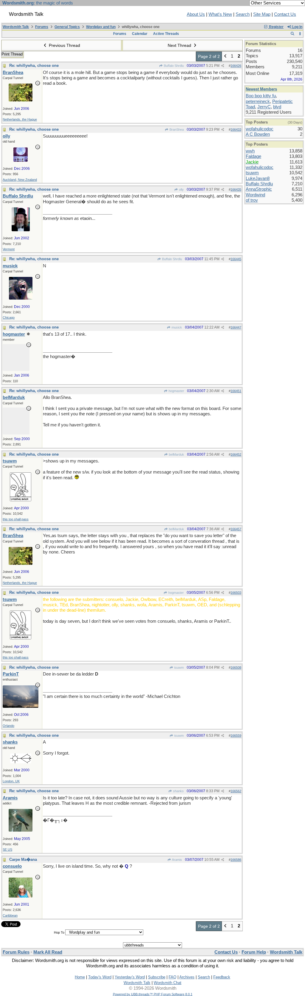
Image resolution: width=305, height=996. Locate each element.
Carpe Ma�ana (23, 859)
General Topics (67, 27)
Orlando (8, 725)
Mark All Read (47, 952)
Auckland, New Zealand (20, 179)
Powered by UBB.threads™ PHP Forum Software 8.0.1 (152, 994)
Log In (296, 27)
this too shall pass (16, 519)
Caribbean (10, 915)
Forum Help (254, 952)
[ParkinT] (20, 706)
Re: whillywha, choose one (34, 65)
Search (243, 14)
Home (80, 977)
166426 (236, 65)
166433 (236, 129)
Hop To (59, 932)
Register (276, 27)
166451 (236, 391)
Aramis (176, 859)
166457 (236, 529)
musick (176, 327)
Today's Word (99, 977)
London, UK (11, 781)
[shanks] (20, 761)
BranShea (176, 129)
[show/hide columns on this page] (300, 33)
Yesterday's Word (130, 977)
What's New (220, 14)
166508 (236, 667)
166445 (236, 259)
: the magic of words (37, 3)
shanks (178, 791)
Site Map (261, 14)
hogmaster (176, 391)
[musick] (20, 298)
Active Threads (166, 34)
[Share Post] (223, 65)
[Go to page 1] (225, 56)
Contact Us (285, 14)
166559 (236, 735)
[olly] (20, 160)
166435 (236, 189)
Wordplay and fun (101, 27)
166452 (236, 454)
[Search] (292, 33)
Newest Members (261, 89)
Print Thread (12, 54)
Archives (186, 977)
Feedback (221, 977)
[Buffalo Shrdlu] (21, 229)
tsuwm (178, 667)
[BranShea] (20, 100)
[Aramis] (20, 830)
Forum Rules (16, 952)
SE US (7, 849)
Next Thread (180, 45)
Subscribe (156, 977)
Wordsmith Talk (16, 27)
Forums (41, 27)
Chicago (9, 317)
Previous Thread (64, 45)
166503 (236, 592)
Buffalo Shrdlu (173, 65)
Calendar (139, 34)
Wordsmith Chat (167, 982)
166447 (236, 327)
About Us (196, 14)
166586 (236, 859)
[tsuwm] (20, 499)
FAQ (172, 977)
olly (181, 189)
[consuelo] (20, 896)
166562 (236, 791)
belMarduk (176, 454)
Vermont (9, 249)
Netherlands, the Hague (20, 119)
